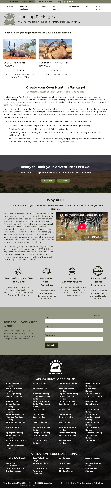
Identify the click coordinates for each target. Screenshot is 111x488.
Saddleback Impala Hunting (41, 428)
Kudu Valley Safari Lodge (41, 459)
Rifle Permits (91, 468)
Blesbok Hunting (40, 388)
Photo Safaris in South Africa (13, 464)
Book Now (98, 8)
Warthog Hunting (40, 435)
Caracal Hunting (92, 394)
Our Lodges (56, 8)
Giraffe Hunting (92, 401)
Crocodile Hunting (93, 396)
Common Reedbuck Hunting (41, 397)
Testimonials (74, 6)
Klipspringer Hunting (15, 414)
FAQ (87, 6)
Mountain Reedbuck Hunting (15, 418)
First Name (50, 318)
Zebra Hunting (91, 440)
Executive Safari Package (14, 64)
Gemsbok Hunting (41, 401)
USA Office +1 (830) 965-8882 (21, 2)
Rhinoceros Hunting (41, 422)
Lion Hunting (91, 414)
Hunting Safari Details (16, 458)
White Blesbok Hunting (92, 436)
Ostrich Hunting (66, 417)
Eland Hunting (12, 401)
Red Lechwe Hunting (15, 422)
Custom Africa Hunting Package (54, 64)
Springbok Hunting (14, 433)
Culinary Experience (15, 468)
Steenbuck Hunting (67, 433)
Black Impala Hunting (68, 383)
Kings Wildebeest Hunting (93, 410)
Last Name (50, 327)
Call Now (63, 181)
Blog (59, 2)
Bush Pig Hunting (13, 394)
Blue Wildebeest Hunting (66, 389)
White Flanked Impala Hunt (16, 441)
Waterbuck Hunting (68, 435)
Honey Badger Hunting (12, 410)
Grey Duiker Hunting (68, 404)
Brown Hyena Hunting (91, 389)
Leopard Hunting (66, 414)
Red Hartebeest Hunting (92, 418)
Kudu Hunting (39, 414)
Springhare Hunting (41, 433)
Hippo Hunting (91, 404)
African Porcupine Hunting (14, 384)
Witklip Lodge (65, 458)
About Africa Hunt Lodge (93, 464)
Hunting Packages (24, 8)
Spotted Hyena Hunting (92, 428)
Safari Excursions (45, 2)
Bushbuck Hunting (41, 394)
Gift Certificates (66, 471)
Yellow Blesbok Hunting (66, 441)
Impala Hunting (39, 409)
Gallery (43, 6)
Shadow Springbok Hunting (67, 428)
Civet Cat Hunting (14, 396)
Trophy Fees (64, 468)
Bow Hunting (65, 463)
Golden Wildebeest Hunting (41, 405)
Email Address (51, 335)
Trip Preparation (40, 468)
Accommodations (93, 458)
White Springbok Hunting (40, 441)
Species (10, 6)
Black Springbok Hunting (92, 384)
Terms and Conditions (37, 472)
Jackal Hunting (65, 409)
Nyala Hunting (39, 417)
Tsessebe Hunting (93, 433)
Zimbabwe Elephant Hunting (15, 447)
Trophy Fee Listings (65, 141)
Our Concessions (13, 471)
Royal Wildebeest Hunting (93, 423)
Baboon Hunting (40, 383)
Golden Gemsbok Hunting (14, 405)
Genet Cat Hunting (67, 401)
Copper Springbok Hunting (67, 397)
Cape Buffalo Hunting (68, 394)
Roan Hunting (65, 422)
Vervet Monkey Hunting (13, 436)
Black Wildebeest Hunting (14, 389)
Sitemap (89, 471)
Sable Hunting (12, 427)
